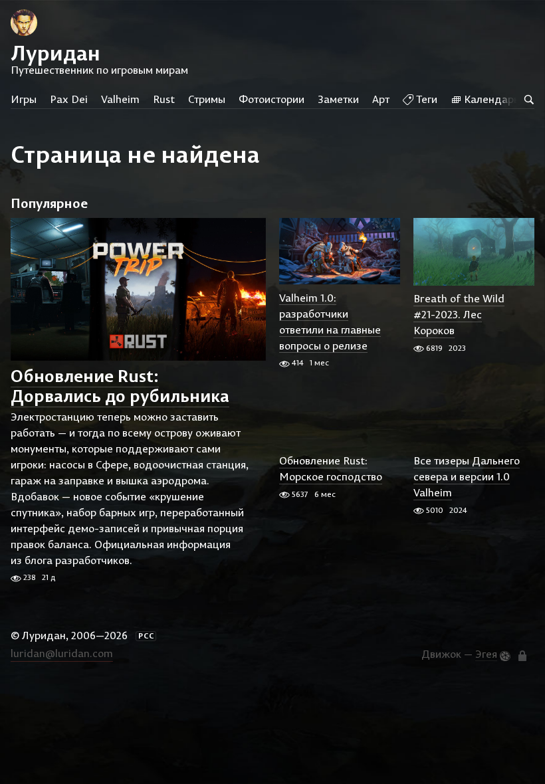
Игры (24, 99)
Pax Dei (69, 99)
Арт (380, 99)
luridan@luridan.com (62, 653)
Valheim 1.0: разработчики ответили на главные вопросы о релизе (330, 321)
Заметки (338, 99)
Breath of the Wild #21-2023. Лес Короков (458, 315)
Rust (164, 99)
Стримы (206, 99)
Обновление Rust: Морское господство (330, 469)
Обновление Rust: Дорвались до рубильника (120, 386)
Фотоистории (271, 99)
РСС (146, 635)
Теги (425, 99)
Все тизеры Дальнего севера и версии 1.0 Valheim (466, 477)
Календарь (490, 99)
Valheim (120, 99)
